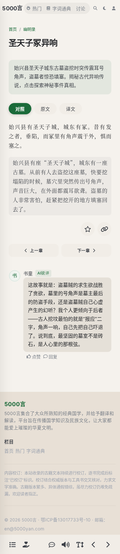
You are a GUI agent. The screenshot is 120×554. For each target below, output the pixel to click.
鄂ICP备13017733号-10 (66, 519)
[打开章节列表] (12, 544)
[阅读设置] (80, 544)
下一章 (83, 250)
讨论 (80, 8)
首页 (13, 29)
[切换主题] (105, 8)
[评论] (52, 544)
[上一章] (94, 544)
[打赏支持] (26, 544)
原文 (45, 109)
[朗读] (66, 544)
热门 (37, 8)
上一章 (36, 250)
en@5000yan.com (24, 528)
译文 (70, 109)
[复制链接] (104, 229)
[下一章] (108, 544)
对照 (20, 109)
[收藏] (88, 229)
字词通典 (61, 8)
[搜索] (95, 8)
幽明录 (29, 29)
